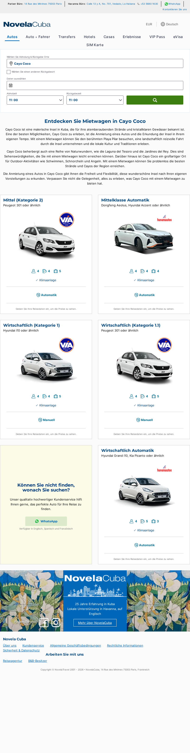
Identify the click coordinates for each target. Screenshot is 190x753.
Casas (109, 37)
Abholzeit (12, 93)
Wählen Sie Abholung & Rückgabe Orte (28, 56)
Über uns (9, 645)
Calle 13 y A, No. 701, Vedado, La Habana (111, 3)
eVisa (178, 37)
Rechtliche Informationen (125, 645)
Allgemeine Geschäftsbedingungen (75, 645)
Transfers (67, 37)
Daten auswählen (16, 78)
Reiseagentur (12, 661)
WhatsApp (174, 3)
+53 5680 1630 (149, 3)
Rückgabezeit (73, 93)
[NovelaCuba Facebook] (43, 622)
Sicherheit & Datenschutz (21, 650)
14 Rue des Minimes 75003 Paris (43, 3)
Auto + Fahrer (38, 37)
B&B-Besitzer (37, 661)
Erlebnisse (132, 37)
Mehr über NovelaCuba (95, 623)
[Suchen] (155, 100)
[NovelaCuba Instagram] (55, 622)
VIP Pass (157, 37)
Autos (12, 37)
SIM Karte (95, 45)
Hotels (89, 37)
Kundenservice (33, 645)
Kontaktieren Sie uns (175, 9)
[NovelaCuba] (26, 24)
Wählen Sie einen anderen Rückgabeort (33, 71)
